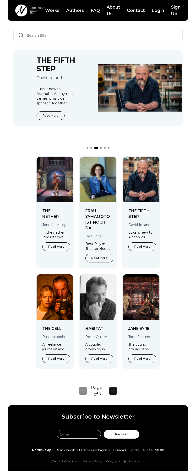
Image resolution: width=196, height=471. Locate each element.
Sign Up (176, 10)
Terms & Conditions (65, 461)
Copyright (113, 461)
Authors (75, 10)
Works (52, 10)
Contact (136, 10)
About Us (113, 10)
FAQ (95, 10)
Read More (51, 115)
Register (121, 434)
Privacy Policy (92, 461)
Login (158, 10)
